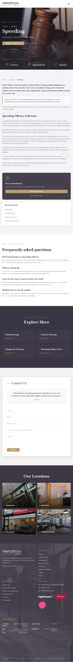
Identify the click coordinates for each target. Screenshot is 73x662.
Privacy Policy (23, 658)
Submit (13, 450)
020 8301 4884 (32, 43)
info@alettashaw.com (47, 591)
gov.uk (11, 109)
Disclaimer (30, 658)
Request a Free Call (13, 43)
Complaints (37, 658)
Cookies (44, 658)
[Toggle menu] (69, 4)
